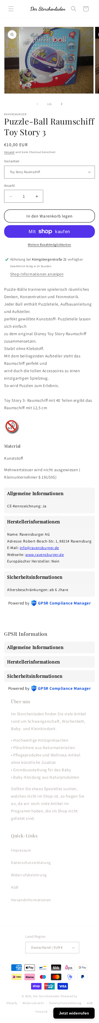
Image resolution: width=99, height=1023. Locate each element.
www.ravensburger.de (44, 554)
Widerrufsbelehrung (29, 874)
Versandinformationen (31, 899)
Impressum (21, 850)
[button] (11, 9)
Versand (9, 152)
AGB (14, 887)
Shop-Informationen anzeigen (37, 274)
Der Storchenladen (46, 996)
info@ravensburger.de (39, 547)
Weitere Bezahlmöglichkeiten (49, 244)
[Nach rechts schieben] (62, 104)
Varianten (12, 161)
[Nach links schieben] (37, 104)
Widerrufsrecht (33, 1003)
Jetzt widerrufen (74, 1013)
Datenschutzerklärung (31, 862)
